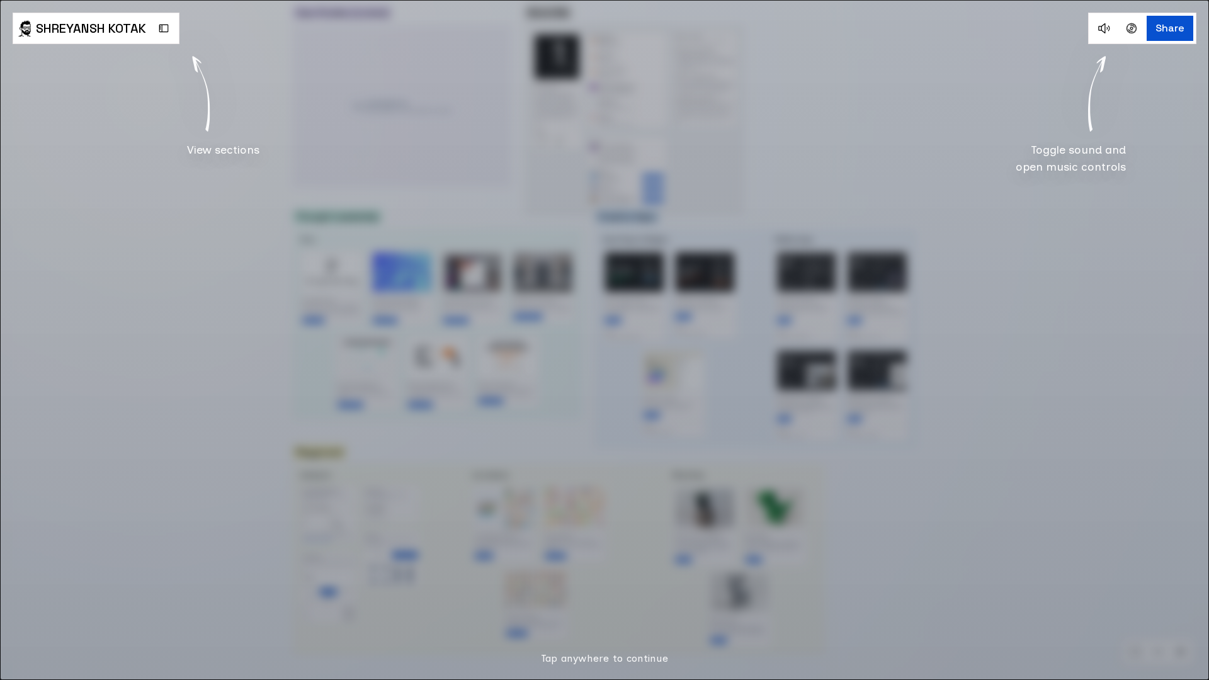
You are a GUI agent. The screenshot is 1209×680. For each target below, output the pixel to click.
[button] (604, 340)
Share (1169, 28)
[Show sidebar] (163, 28)
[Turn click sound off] (1103, 28)
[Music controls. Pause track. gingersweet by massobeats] (1131, 28)
